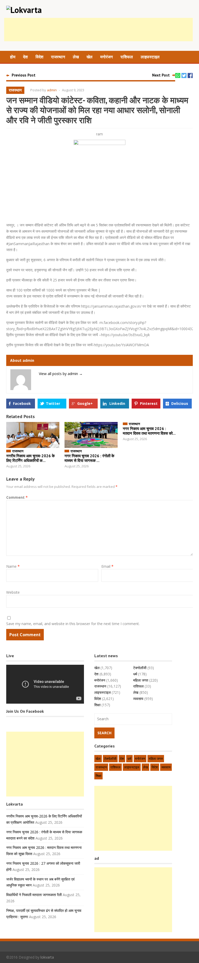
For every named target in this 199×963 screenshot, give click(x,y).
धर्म (135, 673)
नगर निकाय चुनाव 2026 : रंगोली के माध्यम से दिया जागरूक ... (89, 458)
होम (12, 57)
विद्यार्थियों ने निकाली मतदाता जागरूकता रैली (34, 894)
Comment (17, 497)
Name (13, 566)
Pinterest (149, 403)
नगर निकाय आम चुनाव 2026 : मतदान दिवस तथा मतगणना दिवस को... (149, 431)
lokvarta (47, 957)
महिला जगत (140, 680)
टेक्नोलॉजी (139, 667)
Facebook (22, 403)
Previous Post (23, 75)
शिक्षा (97, 704)
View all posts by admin (61, 373)
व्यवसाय (138, 698)
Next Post (161, 75)
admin (52, 90)
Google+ (85, 403)
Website (13, 592)
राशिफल (126, 57)
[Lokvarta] (24, 9)
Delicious (179, 403)
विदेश (39, 57)
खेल (90, 57)
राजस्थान (58, 57)
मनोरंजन (106, 57)
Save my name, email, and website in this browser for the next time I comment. (73, 623)
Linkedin (117, 403)
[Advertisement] (98, 29)
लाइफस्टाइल (150, 57)
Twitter (53, 403)
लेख (76, 57)
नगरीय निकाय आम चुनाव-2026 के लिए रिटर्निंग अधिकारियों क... (30, 458)
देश (25, 57)
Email (107, 566)
